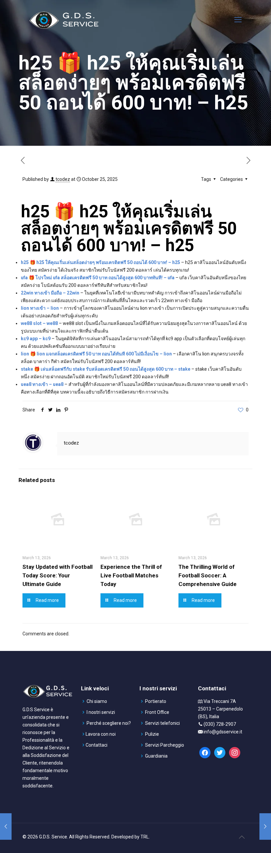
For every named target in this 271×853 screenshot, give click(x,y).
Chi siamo (97, 701)
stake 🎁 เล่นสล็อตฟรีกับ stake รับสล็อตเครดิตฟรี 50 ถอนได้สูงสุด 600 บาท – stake (105, 369)
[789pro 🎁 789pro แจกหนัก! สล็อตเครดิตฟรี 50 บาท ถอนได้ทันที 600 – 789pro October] (6, 826)
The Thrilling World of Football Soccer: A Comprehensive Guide (207, 575)
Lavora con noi (101, 734)
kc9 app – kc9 (36, 338)
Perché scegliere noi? (109, 723)
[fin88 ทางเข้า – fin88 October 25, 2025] (265, 826)
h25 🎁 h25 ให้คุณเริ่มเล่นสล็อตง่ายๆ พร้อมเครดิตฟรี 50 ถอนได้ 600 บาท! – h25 (100, 262)
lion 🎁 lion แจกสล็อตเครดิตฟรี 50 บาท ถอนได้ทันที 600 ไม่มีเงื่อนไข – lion (96, 353)
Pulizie (152, 734)
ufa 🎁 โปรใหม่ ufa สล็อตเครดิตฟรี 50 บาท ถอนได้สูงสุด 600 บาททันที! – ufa (97, 277)
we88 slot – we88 (39, 323)
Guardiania (156, 756)
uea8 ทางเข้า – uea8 (42, 384)
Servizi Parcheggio (164, 745)
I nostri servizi (101, 712)
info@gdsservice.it (223, 731)
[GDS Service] (63, 20)
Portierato (155, 701)
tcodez (63, 179)
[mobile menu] (238, 20)
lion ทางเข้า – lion (40, 308)
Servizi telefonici (162, 723)
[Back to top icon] (242, 837)
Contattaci (96, 745)
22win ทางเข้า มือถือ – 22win (50, 292)
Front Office (157, 712)
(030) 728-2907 (220, 724)
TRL (144, 836)
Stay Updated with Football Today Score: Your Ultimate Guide (57, 575)
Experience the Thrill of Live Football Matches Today (131, 575)
